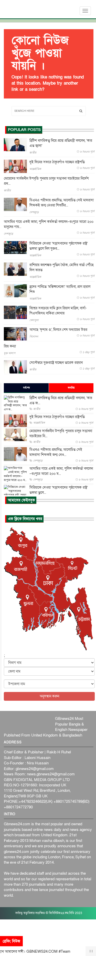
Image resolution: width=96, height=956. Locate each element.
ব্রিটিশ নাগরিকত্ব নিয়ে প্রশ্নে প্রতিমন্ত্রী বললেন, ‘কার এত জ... (60, 400)
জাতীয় (32, 153)
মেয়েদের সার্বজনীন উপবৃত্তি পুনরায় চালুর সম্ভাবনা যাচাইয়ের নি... (60, 433)
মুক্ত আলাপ (9, 353)
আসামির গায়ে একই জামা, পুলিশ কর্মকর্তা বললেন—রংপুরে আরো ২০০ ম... (61, 471)
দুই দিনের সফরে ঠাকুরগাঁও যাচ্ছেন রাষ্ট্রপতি (57, 162)
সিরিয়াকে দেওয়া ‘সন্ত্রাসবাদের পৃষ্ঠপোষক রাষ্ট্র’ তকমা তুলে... (58, 490)
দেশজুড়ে (34, 212)
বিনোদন (33, 336)
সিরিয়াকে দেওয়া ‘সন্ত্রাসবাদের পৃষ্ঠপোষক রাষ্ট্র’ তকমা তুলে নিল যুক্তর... (58, 246)
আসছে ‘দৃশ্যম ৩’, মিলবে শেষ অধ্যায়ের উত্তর (58, 329)
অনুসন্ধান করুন (49, 696)
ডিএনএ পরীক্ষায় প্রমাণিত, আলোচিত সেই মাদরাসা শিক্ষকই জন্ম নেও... (55, 452)
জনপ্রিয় (71, 388)
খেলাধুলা (34, 320)
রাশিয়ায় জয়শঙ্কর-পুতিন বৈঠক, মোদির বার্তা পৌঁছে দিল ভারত (61, 267)
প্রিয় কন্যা (10, 346)
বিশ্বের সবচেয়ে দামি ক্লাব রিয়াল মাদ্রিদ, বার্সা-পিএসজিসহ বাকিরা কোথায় (58, 311)
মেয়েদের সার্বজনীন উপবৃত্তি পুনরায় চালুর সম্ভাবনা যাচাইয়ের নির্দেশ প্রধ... (46, 181)
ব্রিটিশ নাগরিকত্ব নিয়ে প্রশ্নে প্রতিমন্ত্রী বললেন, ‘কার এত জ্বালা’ (60, 143)
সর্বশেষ (26, 388)
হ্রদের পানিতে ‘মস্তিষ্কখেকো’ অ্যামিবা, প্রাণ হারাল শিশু (59, 289)
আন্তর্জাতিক (35, 169)
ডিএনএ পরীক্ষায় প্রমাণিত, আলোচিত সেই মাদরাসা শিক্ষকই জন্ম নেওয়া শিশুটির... (61, 203)
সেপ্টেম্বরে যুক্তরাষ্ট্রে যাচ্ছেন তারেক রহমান (56, 362)
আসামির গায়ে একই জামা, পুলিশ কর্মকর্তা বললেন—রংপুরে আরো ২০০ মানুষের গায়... (48, 224)
